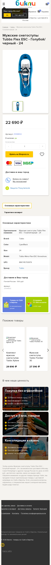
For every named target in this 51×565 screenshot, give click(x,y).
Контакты (15, 513)
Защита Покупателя (20, 188)
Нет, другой (19, 15)
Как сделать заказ (8, 506)
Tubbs (12, 27)
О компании (5, 513)
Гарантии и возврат (13, 212)
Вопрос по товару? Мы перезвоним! (21, 180)
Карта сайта (7, 551)
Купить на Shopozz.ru (19, 154)
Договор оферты (24, 509)
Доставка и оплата (24, 506)
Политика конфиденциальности (33, 513)
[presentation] (3, 350)
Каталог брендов (40, 509)
